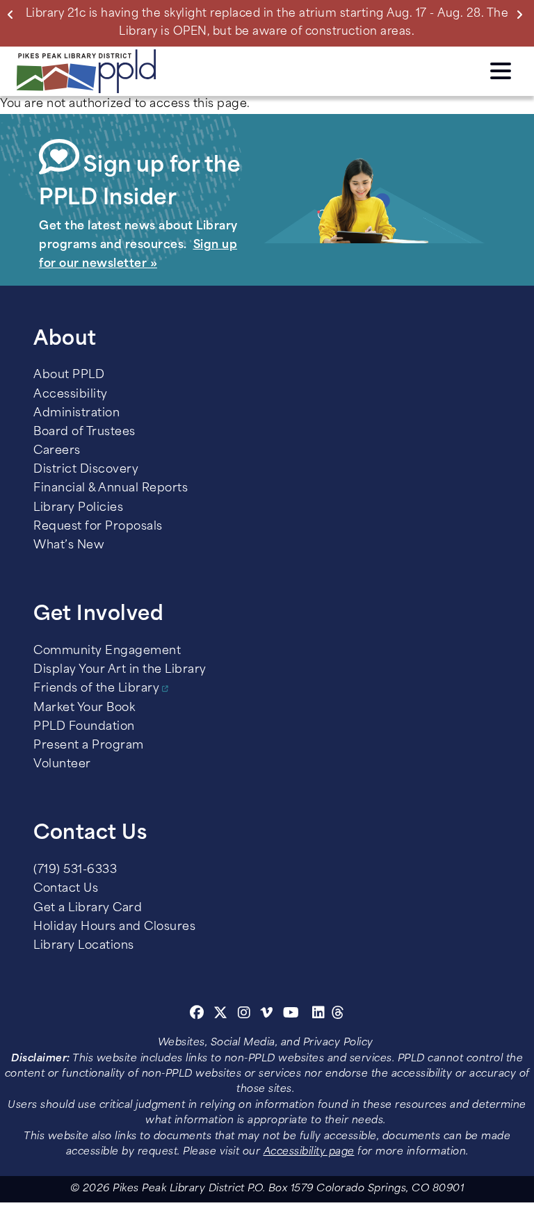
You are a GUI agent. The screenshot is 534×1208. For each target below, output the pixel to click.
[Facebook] (197, 1014)
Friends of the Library (96, 688)
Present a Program (88, 745)
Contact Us (65, 889)
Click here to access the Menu (500, 68)
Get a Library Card (87, 908)
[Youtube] (291, 1014)
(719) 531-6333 (75, 870)
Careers (57, 451)
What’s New (68, 545)
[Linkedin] (318, 1014)
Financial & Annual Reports (110, 488)
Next (522, 14)
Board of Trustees (84, 432)
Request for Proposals (98, 526)
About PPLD (68, 375)
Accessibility (70, 394)
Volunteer (62, 764)
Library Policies (78, 508)
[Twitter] (220, 1014)
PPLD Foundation (84, 727)
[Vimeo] (266, 1014)
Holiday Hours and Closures (114, 927)
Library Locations (83, 946)
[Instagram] (246, 1014)
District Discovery (85, 469)
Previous (13, 14)
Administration (76, 413)
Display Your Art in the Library (120, 670)
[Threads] (338, 1014)
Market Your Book (84, 708)
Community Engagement (107, 651)
